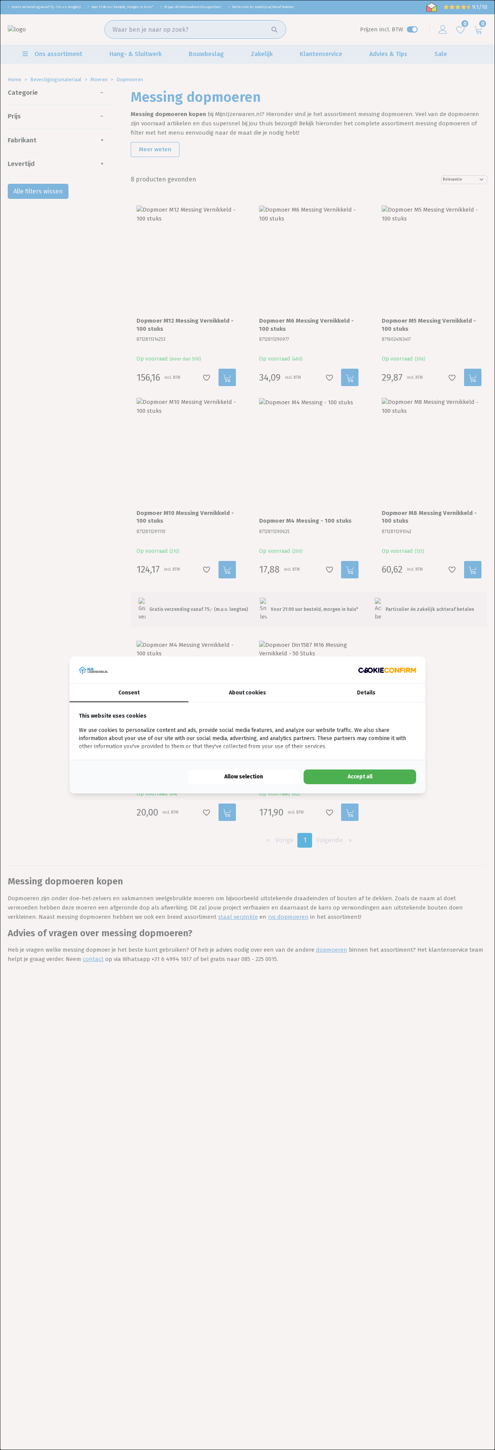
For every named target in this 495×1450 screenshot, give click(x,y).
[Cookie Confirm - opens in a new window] (387, 670)
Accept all (360, 776)
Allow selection (243, 776)
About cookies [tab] (247, 692)
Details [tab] (366, 692)
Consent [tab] (129, 692)
